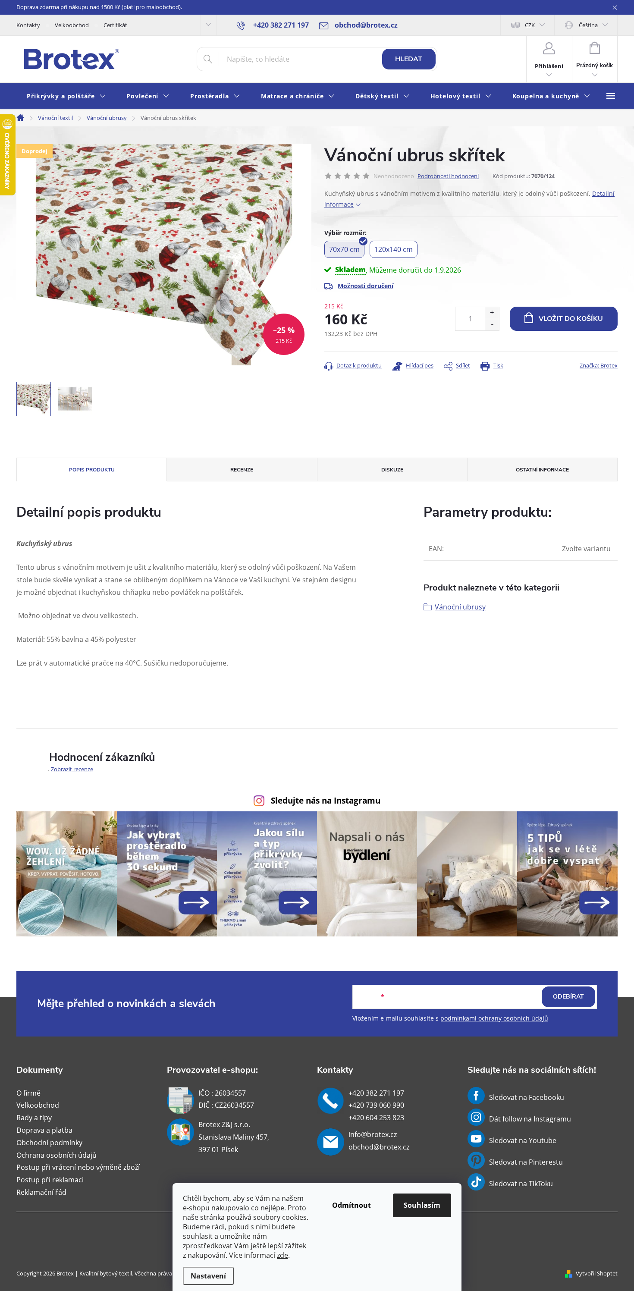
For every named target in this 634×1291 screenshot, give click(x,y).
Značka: (599, 365)
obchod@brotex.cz (378, 1147)
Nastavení (208, 1276)
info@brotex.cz (372, 1134)
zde (282, 1255)
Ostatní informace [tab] (542, 469)
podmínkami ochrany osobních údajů (494, 1018)
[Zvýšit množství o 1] (492, 313)
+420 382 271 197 (376, 1093)
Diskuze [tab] (392, 469)
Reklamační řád (41, 1192)
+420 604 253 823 (376, 1117)
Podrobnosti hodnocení (448, 176)
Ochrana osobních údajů (56, 1155)
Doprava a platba (44, 1130)
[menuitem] (66, 96)
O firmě (28, 1093)
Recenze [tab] (241, 469)
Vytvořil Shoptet (597, 1273)
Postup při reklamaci (50, 1179)
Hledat (408, 59)
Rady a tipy (34, 1117)
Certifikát (115, 25)
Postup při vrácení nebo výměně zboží (78, 1167)
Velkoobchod (72, 25)
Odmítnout (351, 1205)
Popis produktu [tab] (92, 469)
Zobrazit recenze (72, 769)
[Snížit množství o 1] (492, 324)
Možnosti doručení (365, 286)
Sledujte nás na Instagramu (325, 800)
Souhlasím (422, 1205)
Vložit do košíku (571, 319)
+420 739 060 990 (376, 1105)
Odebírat (568, 997)
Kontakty (28, 25)
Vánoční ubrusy (460, 607)
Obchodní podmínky (49, 1142)
